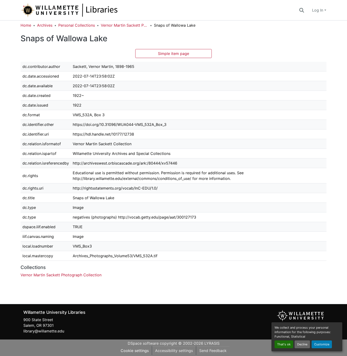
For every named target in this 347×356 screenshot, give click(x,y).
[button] (85, 10)
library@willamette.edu (43, 331)
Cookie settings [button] (135, 350)
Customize (321, 344)
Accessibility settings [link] (174, 350)
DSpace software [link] (143, 343)
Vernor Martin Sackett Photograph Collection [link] (124, 25)
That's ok (284, 344)
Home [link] (26, 25)
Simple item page (173, 53)
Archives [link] (44, 25)
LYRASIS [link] (212, 343)
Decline (302, 344)
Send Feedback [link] (213, 350)
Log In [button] (318, 10)
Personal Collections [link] (76, 25)
